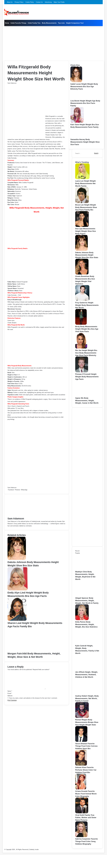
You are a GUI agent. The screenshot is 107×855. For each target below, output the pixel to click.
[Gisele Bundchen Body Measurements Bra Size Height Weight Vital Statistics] (82, 274)
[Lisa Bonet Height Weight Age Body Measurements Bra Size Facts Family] (76, 98)
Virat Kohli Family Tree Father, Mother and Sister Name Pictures (85, 817)
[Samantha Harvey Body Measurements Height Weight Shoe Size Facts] (77, 137)
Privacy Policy (19, 2)
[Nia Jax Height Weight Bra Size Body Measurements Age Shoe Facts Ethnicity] (81, 348)
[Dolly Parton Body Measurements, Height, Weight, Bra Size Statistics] (82, 619)
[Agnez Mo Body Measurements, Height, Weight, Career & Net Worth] (86, 396)
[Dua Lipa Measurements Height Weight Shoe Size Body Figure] (82, 226)
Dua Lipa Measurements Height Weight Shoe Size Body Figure (85, 231)
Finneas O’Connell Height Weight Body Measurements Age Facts (87, 376)
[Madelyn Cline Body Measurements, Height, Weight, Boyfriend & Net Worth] (86, 569)
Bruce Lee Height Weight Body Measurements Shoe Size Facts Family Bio (86, 207)
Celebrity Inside (34, 849)
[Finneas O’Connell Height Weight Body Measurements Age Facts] (81, 372)
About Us (10, 2)
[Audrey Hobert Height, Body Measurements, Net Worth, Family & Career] (86, 693)
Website (10, 696)
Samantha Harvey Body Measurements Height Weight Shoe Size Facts (85, 141)
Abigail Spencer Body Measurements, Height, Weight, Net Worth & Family (86, 600)
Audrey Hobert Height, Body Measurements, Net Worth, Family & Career (87, 698)
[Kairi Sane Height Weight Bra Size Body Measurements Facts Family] (77, 122)
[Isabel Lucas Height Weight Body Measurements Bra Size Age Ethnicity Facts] (76, 81)
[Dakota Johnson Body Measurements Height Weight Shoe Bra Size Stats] (17, 559)
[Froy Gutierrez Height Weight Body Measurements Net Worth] (82, 300)
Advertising (48, 2)
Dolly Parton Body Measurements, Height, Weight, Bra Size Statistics (86, 624)
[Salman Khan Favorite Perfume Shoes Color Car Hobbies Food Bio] (81, 765)
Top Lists (61, 23)
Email (10, 693)
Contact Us (39, 2)
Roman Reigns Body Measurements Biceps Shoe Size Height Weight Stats (86, 722)
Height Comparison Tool (74, 23)
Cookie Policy (29, 2)
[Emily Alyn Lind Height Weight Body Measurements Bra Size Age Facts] (18, 590)
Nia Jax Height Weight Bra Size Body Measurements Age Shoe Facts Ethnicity (86, 352)
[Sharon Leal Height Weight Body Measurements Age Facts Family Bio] (17, 620)
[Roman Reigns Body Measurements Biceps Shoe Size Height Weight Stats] (82, 717)
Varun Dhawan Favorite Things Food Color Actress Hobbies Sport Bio (86, 746)
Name (10, 691)
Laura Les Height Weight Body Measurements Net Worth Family (85, 183)
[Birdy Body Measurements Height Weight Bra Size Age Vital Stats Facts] (81, 324)
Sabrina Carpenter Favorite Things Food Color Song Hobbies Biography (86, 841)
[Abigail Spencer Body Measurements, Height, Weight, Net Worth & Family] (86, 596)
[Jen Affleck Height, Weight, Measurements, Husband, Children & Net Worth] (86, 670)
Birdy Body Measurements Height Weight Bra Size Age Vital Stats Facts (86, 329)
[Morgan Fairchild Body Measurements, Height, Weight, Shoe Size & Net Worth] (28, 651)
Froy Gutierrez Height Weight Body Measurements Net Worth (87, 305)
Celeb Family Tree (34, 23)
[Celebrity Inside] (16, 12)
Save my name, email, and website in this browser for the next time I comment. (33, 698)
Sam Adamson (12, 83)
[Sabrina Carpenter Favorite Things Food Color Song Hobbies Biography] (81, 836)
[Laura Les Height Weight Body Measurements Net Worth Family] (82, 178)
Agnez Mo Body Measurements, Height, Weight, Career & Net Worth (86, 400)
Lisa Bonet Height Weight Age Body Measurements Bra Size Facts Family (85, 103)
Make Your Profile (59, 2)
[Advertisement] (53, 43)
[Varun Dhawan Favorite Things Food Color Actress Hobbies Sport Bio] (81, 741)
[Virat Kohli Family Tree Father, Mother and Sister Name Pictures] (81, 813)
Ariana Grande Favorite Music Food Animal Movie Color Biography (86, 793)
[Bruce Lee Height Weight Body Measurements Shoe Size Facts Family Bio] (82, 202)
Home (7, 23)
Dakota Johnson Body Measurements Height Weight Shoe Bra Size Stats (86, 255)
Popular (77, 553)
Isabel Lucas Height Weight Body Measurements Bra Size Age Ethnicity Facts (84, 86)
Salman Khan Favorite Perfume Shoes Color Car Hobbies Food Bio (85, 769)
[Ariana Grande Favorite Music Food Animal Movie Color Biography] (80, 789)
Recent (77, 551)
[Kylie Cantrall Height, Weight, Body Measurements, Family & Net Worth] (86, 643)
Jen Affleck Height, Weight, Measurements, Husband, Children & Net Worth (86, 674)
